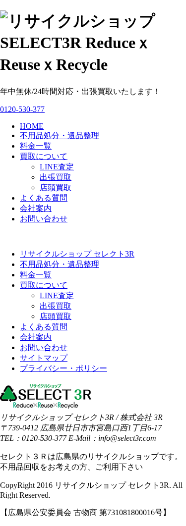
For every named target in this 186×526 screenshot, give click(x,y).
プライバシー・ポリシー (63, 368)
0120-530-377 (22, 109)
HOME (32, 126)
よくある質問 (43, 198)
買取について (43, 156)
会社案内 (36, 208)
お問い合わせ (43, 218)
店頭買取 (55, 187)
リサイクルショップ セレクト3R (77, 254)
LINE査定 (57, 166)
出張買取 (55, 177)
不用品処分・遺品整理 (59, 135)
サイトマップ (43, 358)
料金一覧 (36, 146)
